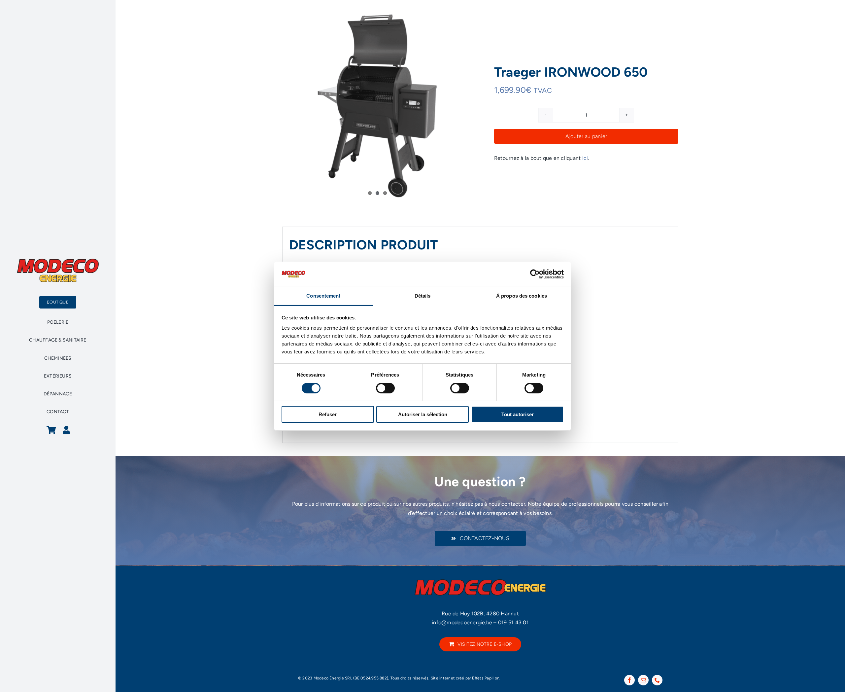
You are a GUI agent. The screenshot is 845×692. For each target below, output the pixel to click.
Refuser (328, 414)
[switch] (385, 388)
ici (585, 158)
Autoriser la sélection (422, 414)
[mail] (643, 680)
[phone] (657, 680)
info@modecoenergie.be (462, 622)
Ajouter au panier (586, 136)
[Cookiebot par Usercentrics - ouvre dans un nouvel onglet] (535, 274)
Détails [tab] (423, 296)
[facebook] (629, 680)
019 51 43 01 (513, 622)
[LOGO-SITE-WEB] (58, 260)
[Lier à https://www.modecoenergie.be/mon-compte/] (66, 430)
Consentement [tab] (323, 296)
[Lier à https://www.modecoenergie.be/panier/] (51, 430)
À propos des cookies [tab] (521, 296)
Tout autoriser (517, 414)
